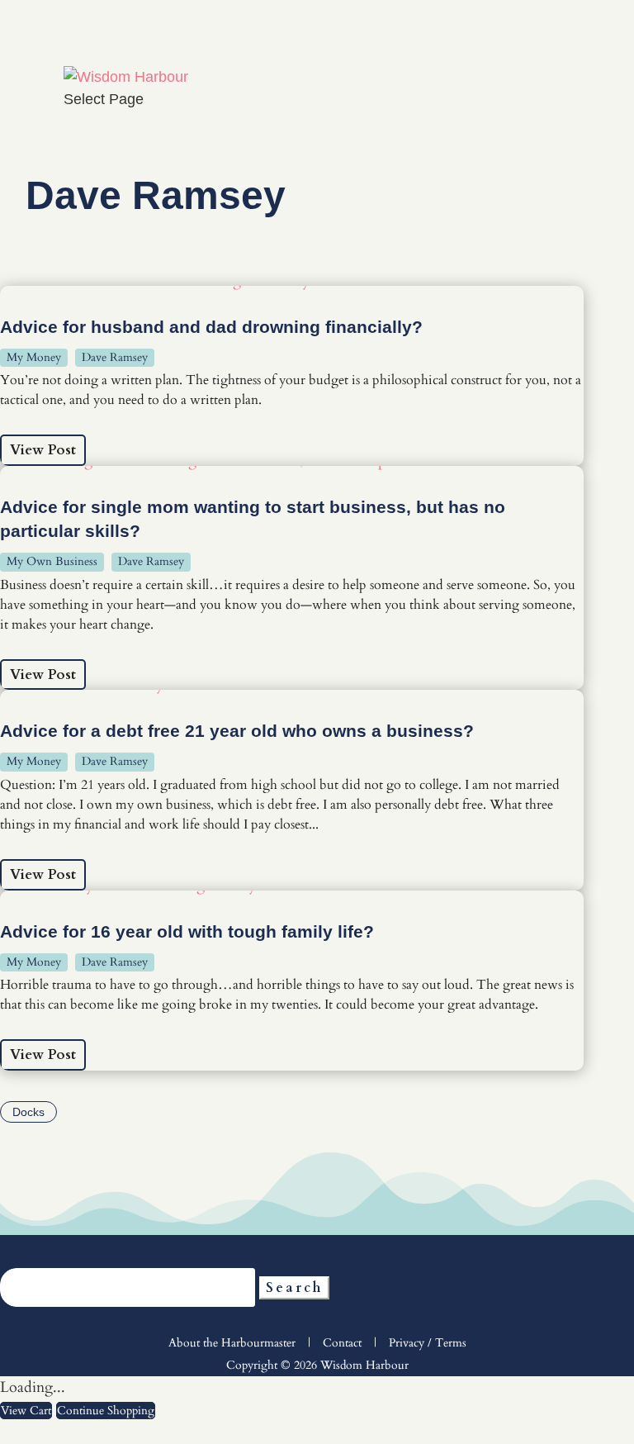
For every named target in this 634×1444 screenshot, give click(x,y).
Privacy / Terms (427, 1343)
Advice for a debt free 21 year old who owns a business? (237, 730)
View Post (43, 449)
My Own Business (52, 561)
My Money (34, 357)
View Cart (26, 1410)
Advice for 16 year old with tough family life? (187, 931)
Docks (28, 1112)
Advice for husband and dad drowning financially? (211, 326)
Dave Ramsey (115, 357)
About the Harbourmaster (232, 1343)
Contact (342, 1343)
